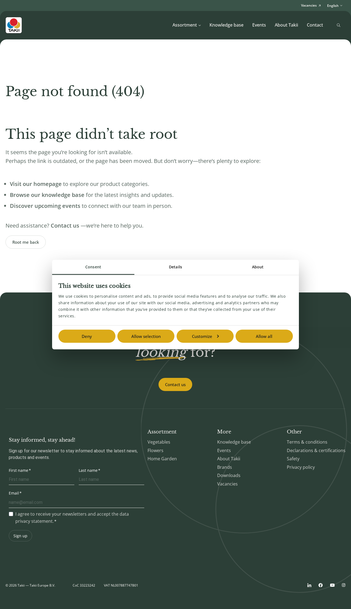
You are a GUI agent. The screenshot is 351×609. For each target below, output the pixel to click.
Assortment (184, 25)
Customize (202, 336)
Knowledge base (227, 25)
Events (259, 25)
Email (14, 493)
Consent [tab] (93, 266)
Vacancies (227, 484)
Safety (293, 459)
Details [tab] (175, 266)
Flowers (155, 450)
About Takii (286, 25)
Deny (87, 336)
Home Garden (162, 459)
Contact (315, 25)
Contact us (175, 384)
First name (18, 470)
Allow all (264, 336)
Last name (88, 470)
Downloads (228, 475)
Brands (224, 467)
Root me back (25, 242)
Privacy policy (301, 467)
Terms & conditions (307, 442)
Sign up (20, 535)
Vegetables (159, 442)
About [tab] (258, 266)
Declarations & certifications (316, 450)
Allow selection (146, 336)
